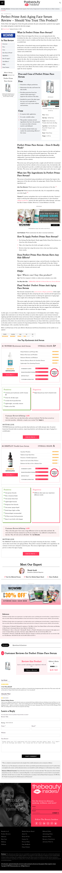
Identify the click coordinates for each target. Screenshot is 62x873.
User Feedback (26, 844)
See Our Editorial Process (13, 577)
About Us (24, 834)
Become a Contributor (49, 839)
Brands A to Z (5, 831)
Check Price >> (31, 437)
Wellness (3, 844)
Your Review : (5, 738)
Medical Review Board (28, 831)
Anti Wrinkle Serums (7, 13)
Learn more (3, 10)
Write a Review (31, 670)
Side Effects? (6, 61)
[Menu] (2, 3)
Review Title (4, 716)
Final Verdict (6, 67)
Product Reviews (6, 834)
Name (3, 726)
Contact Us (25, 839)
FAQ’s (4, 64)
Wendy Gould (5, 29)
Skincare (3, 836)
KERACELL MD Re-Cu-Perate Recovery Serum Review (44, 281)
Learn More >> (10, 374)
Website (3, 732)
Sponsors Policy (47, 836)
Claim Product (26, 847)
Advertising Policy (48, 834)
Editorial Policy (47, 831)
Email (34, 726)
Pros (4, 47)
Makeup (3, 841)
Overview (5, 44)
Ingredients (5, 55)
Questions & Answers (20, 645)
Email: (34, 810)
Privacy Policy (26, 841)
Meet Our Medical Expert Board (35, 577)
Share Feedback (53, 577)
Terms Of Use (26, 836)
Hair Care (4, 839)
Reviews (5, 645)
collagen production (22, 200)
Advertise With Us (48, 841)
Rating (3, 722)
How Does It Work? (7, 52)
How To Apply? (6, 58)
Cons (4, 49)
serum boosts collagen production (43, 291)
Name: (34, 806)
